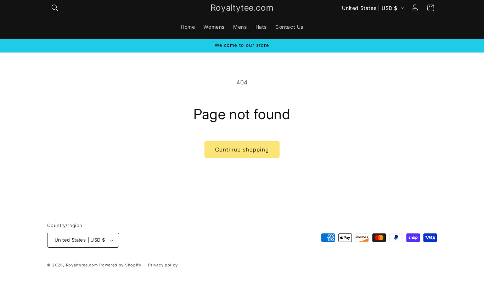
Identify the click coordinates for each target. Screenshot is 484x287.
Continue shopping (242, 149)
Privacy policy (163, 265)
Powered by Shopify (120, 265)
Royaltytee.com (82, 265)
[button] (55, 8)
